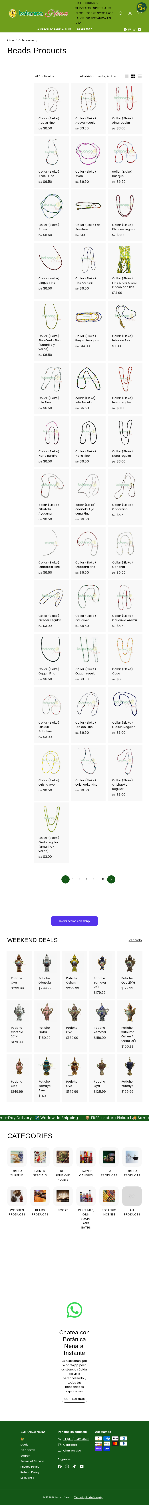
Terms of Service (32, 1461)
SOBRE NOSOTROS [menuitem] (100, 13)
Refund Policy (30, 1472)
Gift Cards (28, 1450)
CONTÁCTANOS (74, 1399)
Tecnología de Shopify (88, 1497)
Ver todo (135, 940)
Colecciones (27, 40)
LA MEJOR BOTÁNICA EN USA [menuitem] (93, 20)
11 (103, 879)
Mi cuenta (28, 1478)
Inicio (11, 40)
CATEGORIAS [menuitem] (85, 3)
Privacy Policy (30, 1467)
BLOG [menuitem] (79, 13)
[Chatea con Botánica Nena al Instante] (74, 1310)
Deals (24, 1444)
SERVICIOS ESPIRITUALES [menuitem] (93, 8)
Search (25, 1455)
